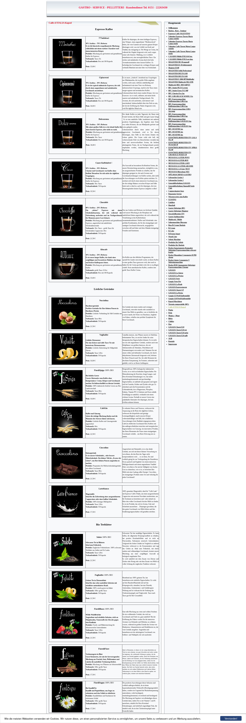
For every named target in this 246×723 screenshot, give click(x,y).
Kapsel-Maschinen (175, 301)
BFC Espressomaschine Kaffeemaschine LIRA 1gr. (178, 100)
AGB (170, 338)
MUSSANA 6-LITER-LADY (179, 163)
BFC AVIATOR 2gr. (175, 132)
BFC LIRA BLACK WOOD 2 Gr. (180, 96)
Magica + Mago (174, 316)
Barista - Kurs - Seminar (177, 31)
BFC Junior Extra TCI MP (178, 91)
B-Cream (171, 228)
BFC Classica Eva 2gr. (176, 93)
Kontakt (171, 341)
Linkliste (171, 202)
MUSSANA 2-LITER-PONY (179, 158)
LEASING (172, 200)
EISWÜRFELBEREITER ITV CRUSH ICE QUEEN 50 (179, 154)
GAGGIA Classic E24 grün (178, 333)
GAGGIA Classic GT (176, 290)
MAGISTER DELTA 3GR (178, 76)
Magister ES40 (173, 68)
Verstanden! (231, 718)
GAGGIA (172, 270)
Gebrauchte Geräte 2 (176, 180)
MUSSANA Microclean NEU (178, 172)
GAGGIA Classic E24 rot (177, 330)
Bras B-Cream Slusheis (176, 225)
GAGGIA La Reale (175, 284)
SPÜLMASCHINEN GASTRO (179, 175)
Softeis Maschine (174, 239)
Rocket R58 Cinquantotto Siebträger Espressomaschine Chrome (181, 266)
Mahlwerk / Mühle (175, 220)
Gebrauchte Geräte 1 (176, 178)
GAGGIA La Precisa (175, 276)
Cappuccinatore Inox (176, 191)
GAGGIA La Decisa (175, 293)
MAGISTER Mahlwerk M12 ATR (180, 82)
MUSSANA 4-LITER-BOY (178, 160)
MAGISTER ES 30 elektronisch (180, 65)
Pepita (170, 310)
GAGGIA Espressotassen (177, 287)
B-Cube (171, 231)
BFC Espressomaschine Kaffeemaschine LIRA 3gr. (178, 115)
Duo (170, 324)
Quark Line (172, 237)
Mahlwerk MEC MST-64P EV (179, 85)
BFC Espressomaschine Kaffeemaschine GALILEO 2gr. (179, 120)
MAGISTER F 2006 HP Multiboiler (181, 79)
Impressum (172, 344)
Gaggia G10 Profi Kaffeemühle (179, 299)
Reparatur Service (175, 194)
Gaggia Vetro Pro (174, 282)
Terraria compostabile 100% (178, 304)
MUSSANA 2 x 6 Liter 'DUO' (179, 169)
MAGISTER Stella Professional (179, 71)
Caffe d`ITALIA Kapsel (177, 307)
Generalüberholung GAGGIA (179, 183)
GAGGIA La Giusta (175, 273)
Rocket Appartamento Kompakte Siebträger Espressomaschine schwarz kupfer (182, 250)
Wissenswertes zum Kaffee (178, 197)
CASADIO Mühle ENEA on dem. (180, 59)
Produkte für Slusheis (176, 245)
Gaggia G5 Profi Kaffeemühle (179, 296)
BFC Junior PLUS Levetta (178, 88)
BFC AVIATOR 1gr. (175, 129)
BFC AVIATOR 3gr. (175, 135)
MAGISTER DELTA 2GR (178, 74)
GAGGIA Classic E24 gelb (178, 336)
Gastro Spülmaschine (176, 217)
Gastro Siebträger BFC (176, 208)
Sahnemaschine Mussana (177, 222)
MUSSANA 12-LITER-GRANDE (180, 166)
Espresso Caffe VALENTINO (179, 34)
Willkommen (173, 28)
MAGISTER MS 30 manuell (178, 62)
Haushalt (171, 205)
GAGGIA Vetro (174, 279)
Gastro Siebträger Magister (178, 211)
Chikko (171, 321)
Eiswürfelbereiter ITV (176, 214)
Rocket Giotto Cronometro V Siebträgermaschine (179, 261)
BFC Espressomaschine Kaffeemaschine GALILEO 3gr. (179, 125)
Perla (170, 313)
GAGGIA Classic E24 (176, 327)
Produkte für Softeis (175, 242)
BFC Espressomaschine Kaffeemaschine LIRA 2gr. (178, 105)
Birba (170, 319)
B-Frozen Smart (174, 234)
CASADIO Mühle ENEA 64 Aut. (180, 56)
